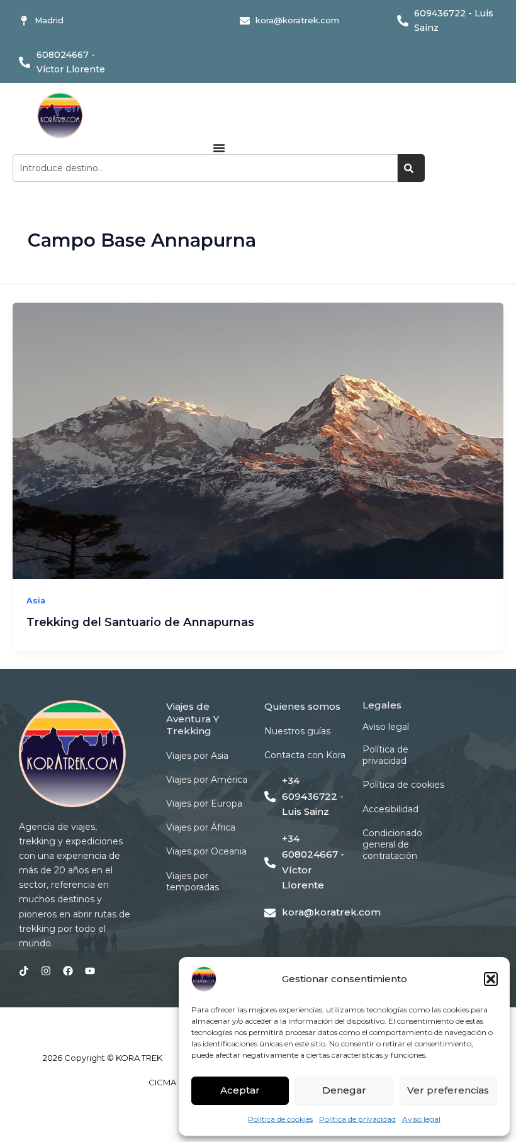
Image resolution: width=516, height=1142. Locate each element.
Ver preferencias (448, 1090)
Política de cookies (280, 1119)
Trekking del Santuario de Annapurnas (140, 622)
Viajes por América (206, 779)
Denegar (344, 1090)
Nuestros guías (297, 731)
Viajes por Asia (197, 755)
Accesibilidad (390, 809)
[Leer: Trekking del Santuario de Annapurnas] (258, 441)
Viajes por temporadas (192, 881)
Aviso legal (421, 1119)
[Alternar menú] (219, 148)
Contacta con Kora (304, 755)
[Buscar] (411, 168)
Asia (35, 600)
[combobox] (205, 168)
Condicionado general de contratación (392, 844)
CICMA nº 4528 (178, 1082)
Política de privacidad (357, 1119)
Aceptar (240, 1090)
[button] (491, 979)
